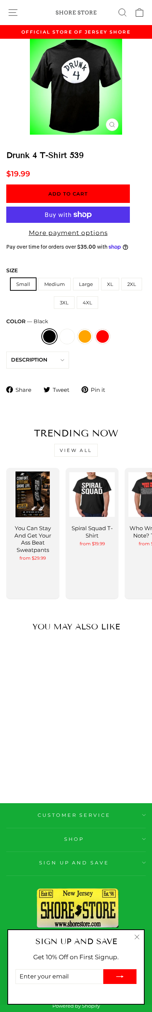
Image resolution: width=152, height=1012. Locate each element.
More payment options (68, 232)
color (27, 321)
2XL (131, 284)
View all (76, 450)
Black (49, 336)
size (12, 270)
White (67, 336)
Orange (84, 336)
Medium (54, 284)
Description (29, 359)
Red (102, 336)
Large (86, 284)
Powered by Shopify (76, 1006)
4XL (87, 302)
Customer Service (74, 815)
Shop (74, 839)
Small (23, 284)
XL (110, 284)
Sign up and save (74, 863)
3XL (64, 302)
